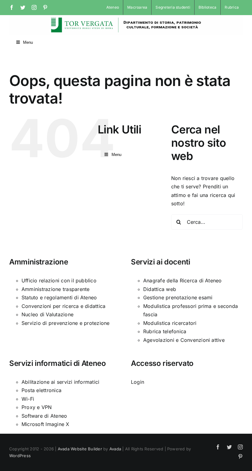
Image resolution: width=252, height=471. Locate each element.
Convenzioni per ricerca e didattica (63, 306)
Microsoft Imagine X (45, 424)
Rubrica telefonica (164, 331)
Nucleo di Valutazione (47, 314)
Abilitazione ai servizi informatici (60, 382)
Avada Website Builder (80, 448)
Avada (115, 448)
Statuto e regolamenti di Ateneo (59, 297)
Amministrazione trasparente (55, 289)
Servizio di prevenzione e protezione (66, 323)
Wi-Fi (28, 399)
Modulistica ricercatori (170, 323)
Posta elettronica (41, 390)
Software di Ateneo (44, 416)
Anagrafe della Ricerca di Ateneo (182, 280)
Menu (28, 42)
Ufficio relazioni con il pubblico (59, 280)
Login (137, 382)
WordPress (20, 455)
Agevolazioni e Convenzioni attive (184, 340)
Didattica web (159, 289)
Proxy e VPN (37, 407)
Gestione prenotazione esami (177, 297)
